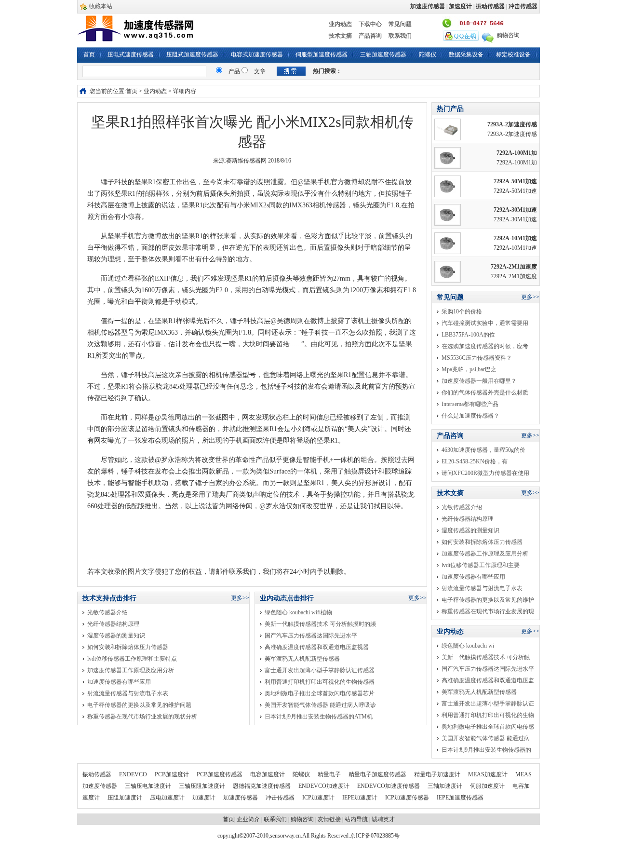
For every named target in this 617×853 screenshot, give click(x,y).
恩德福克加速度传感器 (262, 786)
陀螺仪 (427, 54)
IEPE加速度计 (360, 797)
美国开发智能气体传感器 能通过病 (486, 738)
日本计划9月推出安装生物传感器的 (486, 749)
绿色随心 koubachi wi (468, 645)
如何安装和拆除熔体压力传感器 (127, 647)
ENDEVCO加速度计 (324, 786)
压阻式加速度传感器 (192, 54)
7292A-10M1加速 (515, 238)
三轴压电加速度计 (149, 786)
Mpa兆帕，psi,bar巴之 (469, 369)
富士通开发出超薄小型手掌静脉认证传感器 (320, 670)
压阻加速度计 (125, 797)
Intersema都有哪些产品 (470, 404)
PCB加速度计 (172, 774)
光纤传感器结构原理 (113, 624)
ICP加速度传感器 (407, 797)
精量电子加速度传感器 (378, 774)
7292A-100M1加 (516, 152)
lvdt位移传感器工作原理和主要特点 (132, 658)
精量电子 (330, 774)
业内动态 (340, 24)
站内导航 (356, 819)
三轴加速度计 (446, 786)
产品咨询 (370, 35)
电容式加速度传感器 (257, 54)
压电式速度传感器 (130, 54)
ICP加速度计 (319, 797)
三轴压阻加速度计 (203, 786)
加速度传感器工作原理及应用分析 (130, 670)
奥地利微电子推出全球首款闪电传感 (488, 726)
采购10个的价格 (462, 311)
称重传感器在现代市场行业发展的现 (488, 611)
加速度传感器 (241, 797)
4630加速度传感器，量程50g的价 (483, 450)
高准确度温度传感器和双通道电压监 (488, 680)
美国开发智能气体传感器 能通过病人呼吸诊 (320, 705)
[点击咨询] (461, 35)
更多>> (240, 598)
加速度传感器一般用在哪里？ (479, 381)
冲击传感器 (281, 797)
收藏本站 (100, 6)
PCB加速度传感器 (220, 774)
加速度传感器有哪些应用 (119, 681)
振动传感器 (97, 774)
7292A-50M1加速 (515, 181)
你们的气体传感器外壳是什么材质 (485, 392)
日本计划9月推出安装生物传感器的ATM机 (319, 716)
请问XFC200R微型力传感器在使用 (485, 473)
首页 (89, 54)
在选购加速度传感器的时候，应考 (485, 346)
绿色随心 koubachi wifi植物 (298, 612)
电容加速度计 (268, 774)
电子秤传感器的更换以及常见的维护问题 (139, 705)
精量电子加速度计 (438, 774)
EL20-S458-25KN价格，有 (475, 461)
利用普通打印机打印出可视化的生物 (488, 715)
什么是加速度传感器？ (470, 415)
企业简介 (248, 819)
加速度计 (204, 797)
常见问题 (400, 24)
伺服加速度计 (488, 786)
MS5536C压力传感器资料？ (477, 357)
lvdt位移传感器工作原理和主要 (481, 565)
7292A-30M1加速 (515, 209)
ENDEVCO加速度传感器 (389, 786)
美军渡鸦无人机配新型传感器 (302, 658)
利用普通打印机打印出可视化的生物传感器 (320, 681)
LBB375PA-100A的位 (468, 334)
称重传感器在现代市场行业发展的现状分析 (142, 716)
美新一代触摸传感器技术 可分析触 (486, 657)
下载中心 (370, 24)
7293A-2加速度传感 (512, 124)
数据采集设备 (466, 54)
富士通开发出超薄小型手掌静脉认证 (488, 703)
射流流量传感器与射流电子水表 (127, 693)
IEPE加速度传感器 (460, 797)
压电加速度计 (168, 797)
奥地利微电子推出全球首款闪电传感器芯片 (320, 693)
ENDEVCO (133, 774)
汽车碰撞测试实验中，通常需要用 (485, 323)
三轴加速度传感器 (383, 54)
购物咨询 (508, 35)
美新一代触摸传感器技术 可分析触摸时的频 (320, 624)
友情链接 (329, 819)
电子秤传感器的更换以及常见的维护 (488, 599)
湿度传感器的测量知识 (116, 635)
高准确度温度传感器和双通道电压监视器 (317, 647)
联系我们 (400, 35)
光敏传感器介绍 (107, 612)
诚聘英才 (383, 819)
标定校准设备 (513, 54)
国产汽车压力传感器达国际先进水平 (311, 635)
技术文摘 (340, 35)
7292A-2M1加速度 (514, 266)
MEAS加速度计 (488, 774)
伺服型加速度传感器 (321, 54)
